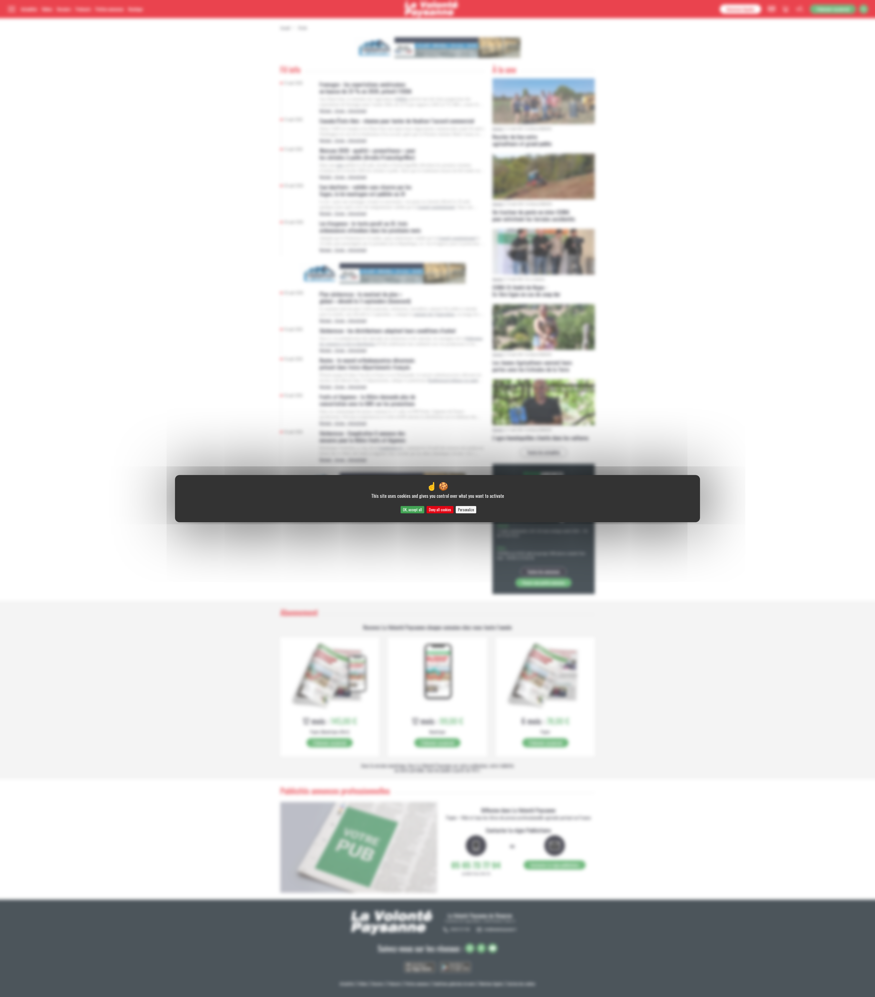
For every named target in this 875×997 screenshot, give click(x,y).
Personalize (466, 509)
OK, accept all (412, 509)
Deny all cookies (440, 509)
